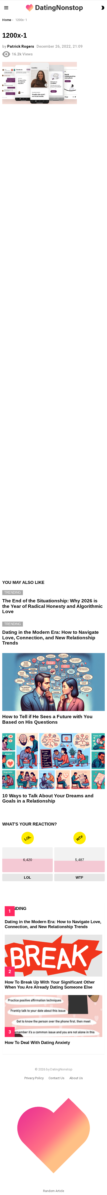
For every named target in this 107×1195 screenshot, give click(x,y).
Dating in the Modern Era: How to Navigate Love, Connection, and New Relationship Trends (50, 638)
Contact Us (56, 1078)
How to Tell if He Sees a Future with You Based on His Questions (47, 719)
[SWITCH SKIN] (103, 8)
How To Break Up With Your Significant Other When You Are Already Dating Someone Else (50, 985)
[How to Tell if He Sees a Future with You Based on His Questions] (53, 682)
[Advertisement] (53, 339)
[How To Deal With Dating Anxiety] (53, 1016)
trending (12, 592)
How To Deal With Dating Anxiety (37, 1042)
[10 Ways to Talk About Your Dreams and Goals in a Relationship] (53, 761)
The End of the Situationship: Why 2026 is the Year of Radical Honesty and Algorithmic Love (52, 606)
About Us (76, 1078)
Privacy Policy (34, 1078)
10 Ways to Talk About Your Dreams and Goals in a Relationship (48, 798)
